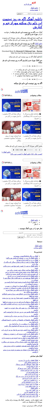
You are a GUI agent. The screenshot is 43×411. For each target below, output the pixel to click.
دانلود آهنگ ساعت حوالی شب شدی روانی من (22, 270)
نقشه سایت (34, 10)
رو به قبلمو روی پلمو (31, 380)
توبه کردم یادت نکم (31, 374)
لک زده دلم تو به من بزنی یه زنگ (27, 376)
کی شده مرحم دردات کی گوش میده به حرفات (22, 274)
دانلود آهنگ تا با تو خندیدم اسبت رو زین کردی (23, 276)
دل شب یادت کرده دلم (30, 378)
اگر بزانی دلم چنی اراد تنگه (29, 396)
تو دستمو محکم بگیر (31, 362)
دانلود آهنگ (34, 8)
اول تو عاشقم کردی (31, 392)
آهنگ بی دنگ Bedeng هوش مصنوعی (25, 256)
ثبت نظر (20, 237)
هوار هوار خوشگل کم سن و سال (27, 364)
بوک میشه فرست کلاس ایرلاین (27, 394)
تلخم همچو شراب (32, 372)
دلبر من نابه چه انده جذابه (29, 370)
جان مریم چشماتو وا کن (30, 382)
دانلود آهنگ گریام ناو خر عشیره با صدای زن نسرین (20, 288)
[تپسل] (2, 90)
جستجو (20, 13)
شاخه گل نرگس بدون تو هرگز (28, 368)
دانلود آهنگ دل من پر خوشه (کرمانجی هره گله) (22, 258)
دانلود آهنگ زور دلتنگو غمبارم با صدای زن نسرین (21, 286)
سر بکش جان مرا (32, 390)
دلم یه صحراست (32, 366)
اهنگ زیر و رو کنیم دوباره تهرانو (27, 260)
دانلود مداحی (38, 248)
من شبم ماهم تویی (31, 386)
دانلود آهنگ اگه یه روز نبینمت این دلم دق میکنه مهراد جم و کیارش (22, 23)
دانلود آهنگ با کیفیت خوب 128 (20, 154)
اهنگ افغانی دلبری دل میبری (28, 360)
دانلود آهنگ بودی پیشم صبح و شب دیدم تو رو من (21, 272)
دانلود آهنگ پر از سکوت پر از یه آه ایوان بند (23, 324)
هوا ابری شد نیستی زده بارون (28, 384)
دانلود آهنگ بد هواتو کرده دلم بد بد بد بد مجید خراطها (20, 302)
